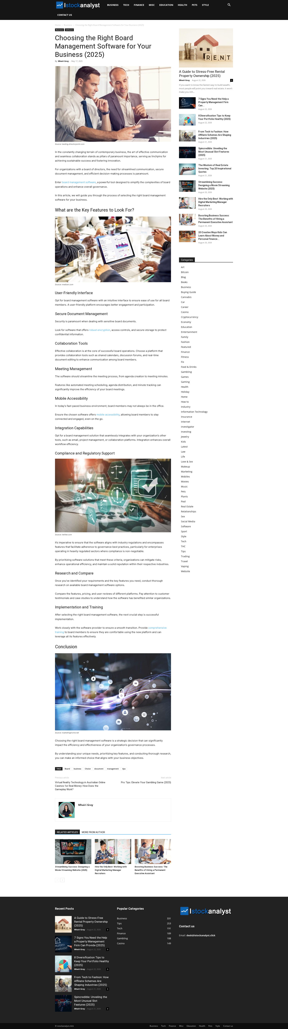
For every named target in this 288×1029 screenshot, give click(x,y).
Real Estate (187, 506)
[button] (229, 5)
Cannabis (186, 297)
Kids (183, 441)
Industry (185, 406)
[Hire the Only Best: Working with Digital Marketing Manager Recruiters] (113, 851)
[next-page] (62, 880)
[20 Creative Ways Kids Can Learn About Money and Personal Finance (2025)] (187, 236)
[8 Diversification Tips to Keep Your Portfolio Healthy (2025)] (187, 119)
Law (183, 451)
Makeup (185, 466)
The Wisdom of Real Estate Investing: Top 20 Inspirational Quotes (214, 168)
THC (183, 546)
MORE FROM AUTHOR (93, 832)
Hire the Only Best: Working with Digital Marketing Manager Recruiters (111, 870)
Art (182, 267)
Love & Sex (187, 461)
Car (183, 302)
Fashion (185, 341)
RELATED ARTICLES (67, 832)
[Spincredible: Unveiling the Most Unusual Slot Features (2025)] (187, 152)
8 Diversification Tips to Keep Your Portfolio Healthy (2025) (91, 961)
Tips (183, 551)
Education (166, 4)
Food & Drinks (188, 366)
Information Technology (194, 411)
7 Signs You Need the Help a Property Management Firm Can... (213, 102)
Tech (126, 4)
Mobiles (185, 476)
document (98, 768)
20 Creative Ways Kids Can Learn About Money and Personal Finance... (212, 235)
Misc (152, 4)
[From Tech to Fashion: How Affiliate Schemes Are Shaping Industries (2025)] (187, 135)
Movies (185, 481)
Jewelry (185, 436)
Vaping (185, 566)
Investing (186, 431)
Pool (183, 501)
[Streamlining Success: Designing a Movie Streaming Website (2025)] (73, 851)
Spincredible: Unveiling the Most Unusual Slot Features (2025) (213, 151)
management (113, 768)
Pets (194, 4)
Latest (184, 446)
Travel (184, 561)
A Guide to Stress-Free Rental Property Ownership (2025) (202, 74)
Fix (182, 361)
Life (183, 456)
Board (67, 768)
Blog (183, 277)
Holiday (185, 391)
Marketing (186, 471)
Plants (184, 496)
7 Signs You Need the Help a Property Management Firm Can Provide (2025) (90, 941)
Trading (185, 556)
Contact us (64, 14)
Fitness (185, 356)
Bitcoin (185, 272)
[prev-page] (57, 880)
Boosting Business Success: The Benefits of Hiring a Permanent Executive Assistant (151, 870)
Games (185, 376)
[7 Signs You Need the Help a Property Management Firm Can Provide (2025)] (187, 103)
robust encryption (99, 330)
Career (184, 307)
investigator (187, 426)
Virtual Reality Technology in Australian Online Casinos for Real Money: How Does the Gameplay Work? (80, 786)
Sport (184, 531)
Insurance (186, 416)
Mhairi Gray (63, 61)
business (77, 768)
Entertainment (189, 332)
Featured (186, 346)
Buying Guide (188, 292)
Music (184, 486)
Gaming (185, 381)
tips (124, 768)
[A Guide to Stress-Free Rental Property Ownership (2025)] (206, 47)
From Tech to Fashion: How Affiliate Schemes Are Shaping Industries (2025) (214, 135)
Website (185, 571)
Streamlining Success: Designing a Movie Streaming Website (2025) (214, 185)
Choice (88, 768)
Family (184, 337)
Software (69, 30)
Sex (183, 516)
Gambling (186, 371)
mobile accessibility (108, 414)
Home (58, 25)
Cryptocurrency (189, 317)
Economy (186, 322)
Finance (139, 4)
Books (184, 282)
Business (112, 4)
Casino (184, 312)
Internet (185, 421)
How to (185, 401)
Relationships (188, 511)
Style (205, 4)
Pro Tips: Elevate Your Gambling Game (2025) (146, 782)
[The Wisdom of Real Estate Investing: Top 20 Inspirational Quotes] (187, 169)
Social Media (188, 521)
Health (182, 4)
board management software (79, 182)
